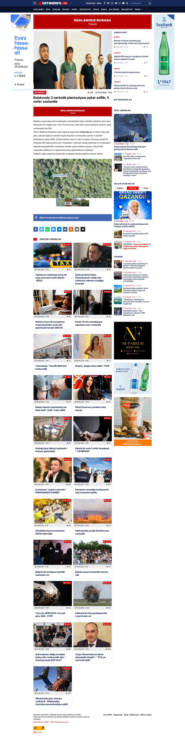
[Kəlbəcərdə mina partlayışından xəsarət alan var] (92, 595)
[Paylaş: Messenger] (53, 229)
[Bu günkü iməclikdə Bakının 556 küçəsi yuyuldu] (118, 234)
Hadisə (41, 92)
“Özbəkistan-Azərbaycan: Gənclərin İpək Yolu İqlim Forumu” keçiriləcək (136, 301)
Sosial (74, 9)
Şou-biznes (114, 9)
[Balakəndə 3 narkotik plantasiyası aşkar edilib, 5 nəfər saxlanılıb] (72, 60)
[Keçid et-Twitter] (108, 3)
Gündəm (56, 9)
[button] (110, 161)
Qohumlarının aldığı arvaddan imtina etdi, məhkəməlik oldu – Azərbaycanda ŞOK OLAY (50, 657)
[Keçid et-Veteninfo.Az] (52, 3)
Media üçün (134, 715)
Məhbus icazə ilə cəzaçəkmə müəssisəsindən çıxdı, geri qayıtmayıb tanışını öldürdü (49, 324)
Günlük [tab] (120, 188)
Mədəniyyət (127, 9)
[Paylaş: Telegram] (59, 229)
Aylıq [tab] (146, 188)
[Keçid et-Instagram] (112, 3)
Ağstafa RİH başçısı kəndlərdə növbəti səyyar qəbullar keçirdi (131, 57)
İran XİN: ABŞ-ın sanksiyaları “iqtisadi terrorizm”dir (134, 157)
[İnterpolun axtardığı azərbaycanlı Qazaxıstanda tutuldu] (92, 471)
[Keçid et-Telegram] (116, 3)
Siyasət (65, 9)
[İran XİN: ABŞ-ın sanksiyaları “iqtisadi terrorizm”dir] (118, 157)
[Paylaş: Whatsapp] (47, 229)
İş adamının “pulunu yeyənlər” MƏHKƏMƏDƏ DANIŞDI (50, 491)
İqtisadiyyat (85, 9)
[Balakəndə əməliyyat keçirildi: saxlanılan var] (52, 554)
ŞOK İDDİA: (137, 246)
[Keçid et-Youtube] (123, 3)
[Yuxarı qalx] (178, 732)
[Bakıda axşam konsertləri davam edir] (92, 554)
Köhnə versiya (146, 715)
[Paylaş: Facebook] (35, 229)
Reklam (117, 69)
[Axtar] (150, 3)
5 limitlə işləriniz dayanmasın (127, 72)
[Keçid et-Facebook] (104, 3)
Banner (117, 37)
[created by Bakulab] (92, 732)
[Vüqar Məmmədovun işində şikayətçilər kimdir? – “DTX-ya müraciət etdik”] (92, 636)
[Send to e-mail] (77, 229)
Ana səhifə (38, 9)
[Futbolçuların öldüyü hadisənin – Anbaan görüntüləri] (52, 430)
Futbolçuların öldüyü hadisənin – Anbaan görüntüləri (51, 450)
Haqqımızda (118, 715)
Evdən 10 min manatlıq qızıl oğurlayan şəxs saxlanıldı (88, 323)
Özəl (48, 9)
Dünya (96, 9)
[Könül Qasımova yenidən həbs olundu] (92, 389)
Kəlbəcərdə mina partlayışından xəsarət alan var (91, 614)
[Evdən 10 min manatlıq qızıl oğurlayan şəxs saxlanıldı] (92, 304)
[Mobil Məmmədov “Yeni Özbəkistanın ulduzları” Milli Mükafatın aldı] (118, 311)
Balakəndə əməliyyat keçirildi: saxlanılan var (50, 573)
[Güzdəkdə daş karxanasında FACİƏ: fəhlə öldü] (52, 513)
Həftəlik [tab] (132, 188)
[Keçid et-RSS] (127, 3)
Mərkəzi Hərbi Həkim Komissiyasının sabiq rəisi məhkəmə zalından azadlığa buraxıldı (89, 279)
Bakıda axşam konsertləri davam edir (91, 573)
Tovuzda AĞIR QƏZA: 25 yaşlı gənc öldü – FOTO (50, 614)
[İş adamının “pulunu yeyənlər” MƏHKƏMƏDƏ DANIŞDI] (52, 471)
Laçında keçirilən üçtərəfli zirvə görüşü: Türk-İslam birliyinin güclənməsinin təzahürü (135, 266)
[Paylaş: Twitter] (41, 229)
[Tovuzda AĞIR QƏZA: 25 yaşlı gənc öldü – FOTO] (52, 595)
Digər (137, 9)
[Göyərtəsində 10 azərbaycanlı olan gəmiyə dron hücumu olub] (133, 128)
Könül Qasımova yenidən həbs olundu (90, 408)
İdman (104, 9)
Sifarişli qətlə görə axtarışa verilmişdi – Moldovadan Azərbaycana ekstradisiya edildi (51, 701)
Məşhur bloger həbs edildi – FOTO (92, 366)
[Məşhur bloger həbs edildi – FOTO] (92, 348)
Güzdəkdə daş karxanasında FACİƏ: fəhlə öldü (50, 532)
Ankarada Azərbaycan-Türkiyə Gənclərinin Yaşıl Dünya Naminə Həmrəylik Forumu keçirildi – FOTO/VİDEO (136, 278)
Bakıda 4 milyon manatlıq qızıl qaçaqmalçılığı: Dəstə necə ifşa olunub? (132, 41)
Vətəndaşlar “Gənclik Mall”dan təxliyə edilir (51, 367)
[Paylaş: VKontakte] (65, 229)
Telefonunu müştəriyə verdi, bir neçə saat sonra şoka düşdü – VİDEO (51, 277)
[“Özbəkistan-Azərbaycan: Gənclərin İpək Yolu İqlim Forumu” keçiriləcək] (118, 300)
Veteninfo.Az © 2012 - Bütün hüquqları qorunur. (51, 722)
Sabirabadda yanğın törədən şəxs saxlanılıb (92, 532)
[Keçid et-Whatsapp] (119, 3)
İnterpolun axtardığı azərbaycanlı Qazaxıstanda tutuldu (91, 491)
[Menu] (35, 3)
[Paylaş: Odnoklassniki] (71, 229)
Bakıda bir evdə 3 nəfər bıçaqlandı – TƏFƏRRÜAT (92, 450)
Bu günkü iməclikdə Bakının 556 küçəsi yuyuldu (135, 235)
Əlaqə (126, 715)
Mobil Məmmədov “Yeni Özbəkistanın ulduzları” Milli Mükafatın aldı (134, 313)
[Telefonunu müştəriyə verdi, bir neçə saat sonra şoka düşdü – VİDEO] (52, 257)
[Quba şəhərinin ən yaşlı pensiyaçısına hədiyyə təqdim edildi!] (133, 205)
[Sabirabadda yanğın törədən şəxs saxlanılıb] (92, 513)
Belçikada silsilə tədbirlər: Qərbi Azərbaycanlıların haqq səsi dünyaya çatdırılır (135, 290)
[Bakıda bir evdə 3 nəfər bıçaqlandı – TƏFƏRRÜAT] (92, 430)
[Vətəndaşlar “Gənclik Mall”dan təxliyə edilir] (52, 348)
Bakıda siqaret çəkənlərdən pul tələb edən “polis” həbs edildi (50, 408)
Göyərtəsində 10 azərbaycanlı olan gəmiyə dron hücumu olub (129, 86)
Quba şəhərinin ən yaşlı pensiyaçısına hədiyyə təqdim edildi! (131, 225)
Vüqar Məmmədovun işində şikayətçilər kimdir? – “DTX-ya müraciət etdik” (90, 657)
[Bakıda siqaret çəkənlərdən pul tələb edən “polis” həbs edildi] (52, 389)
